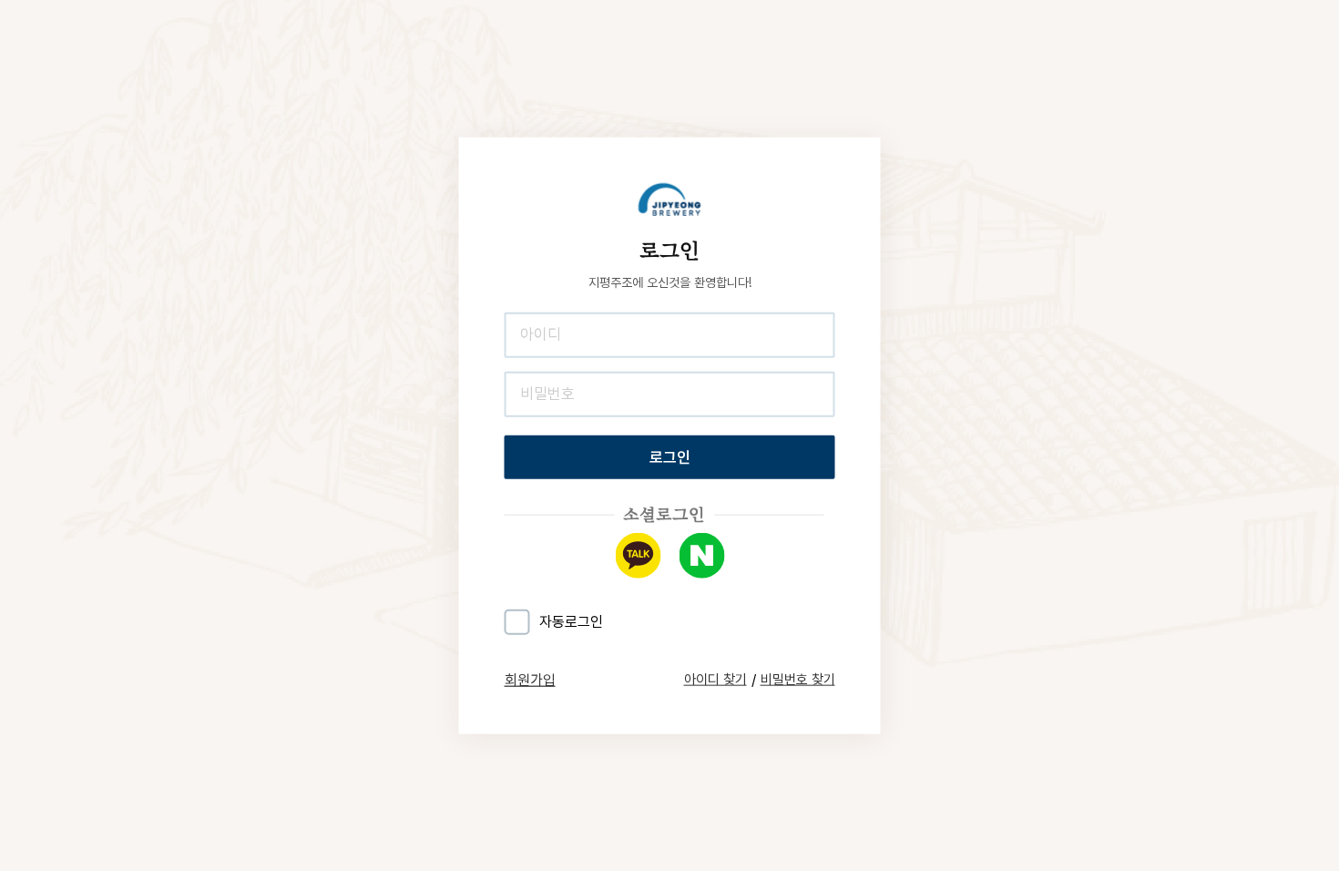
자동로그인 (571, 621)
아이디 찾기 (715, 679)
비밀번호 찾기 (798, 679)
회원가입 (530, 679)
